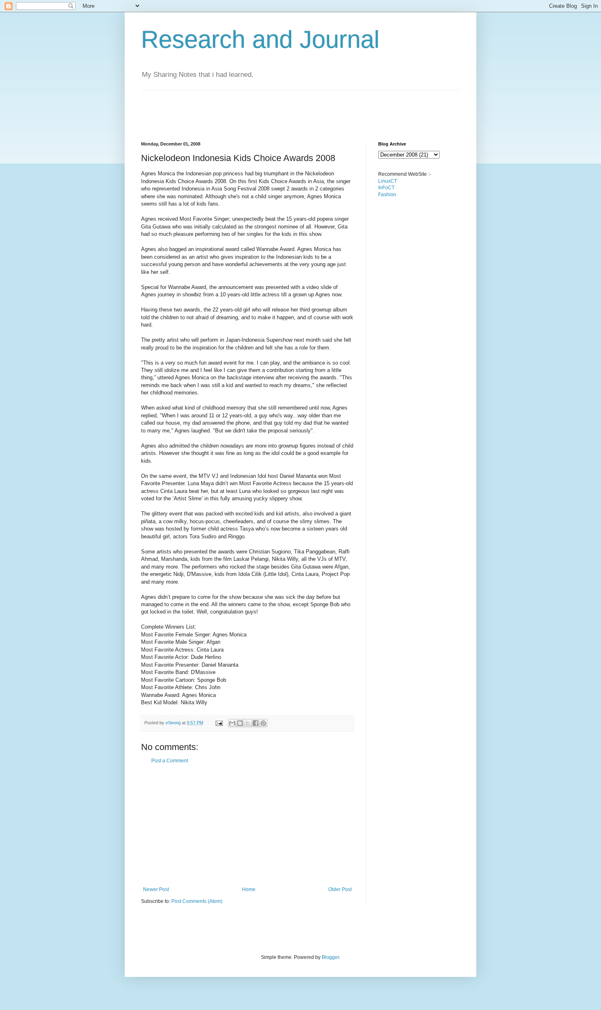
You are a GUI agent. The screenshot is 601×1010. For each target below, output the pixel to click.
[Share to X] (248, 723)
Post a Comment (169, 761)
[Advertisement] (290, 108)
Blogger (330, 957)
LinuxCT (387, 181)
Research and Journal (260, 39)
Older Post (340, 889)
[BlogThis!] (240, 723)
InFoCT (386, 187)
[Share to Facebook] (255, 723)
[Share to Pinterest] (263, 723)
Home (249, 889)
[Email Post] (218, 722)
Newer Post (156, 889)
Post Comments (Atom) (196, 901)
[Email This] (232, 723)
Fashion (387, 194)
